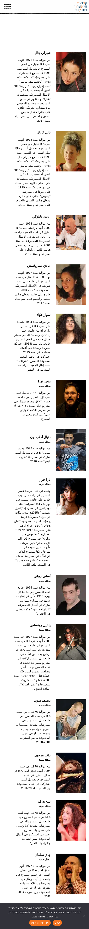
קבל (57, 922)
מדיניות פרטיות (40, 922)
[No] (84, 916)
